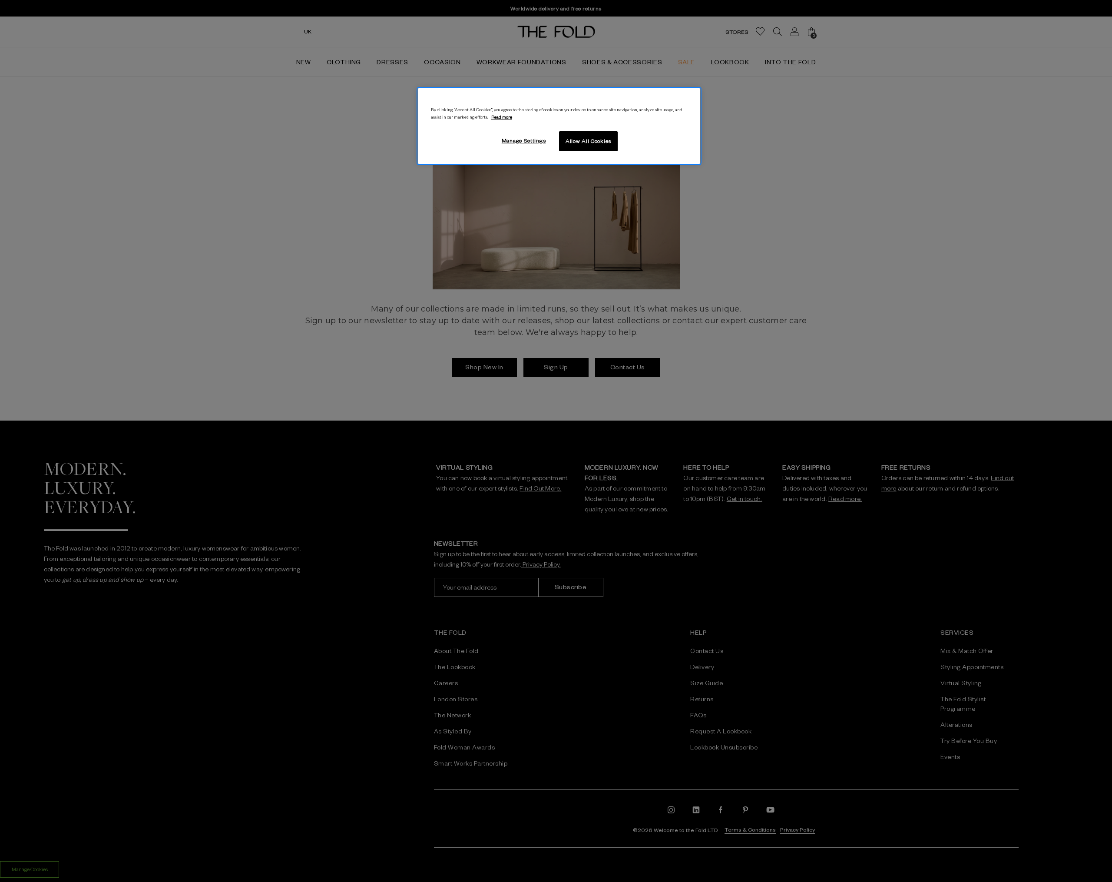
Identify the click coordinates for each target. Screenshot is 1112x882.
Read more (501, 116)
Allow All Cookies (588, 140)
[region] (559, 126)
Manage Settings (524, 140)
